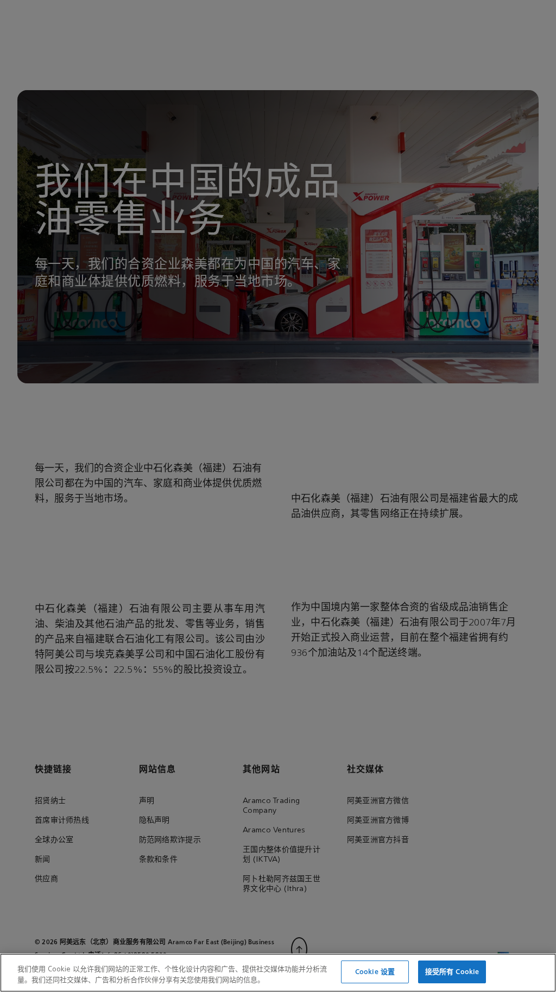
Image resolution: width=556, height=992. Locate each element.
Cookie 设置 (375, 972)
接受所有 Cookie (452, 972)
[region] (278, 972)
